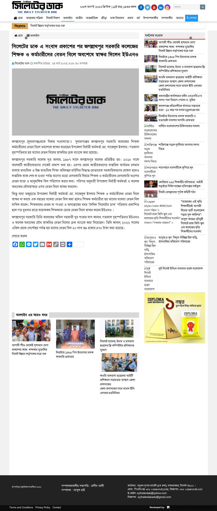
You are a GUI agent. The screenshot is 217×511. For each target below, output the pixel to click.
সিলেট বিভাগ (53, 18)
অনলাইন (67, 18)
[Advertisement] (75, 282)
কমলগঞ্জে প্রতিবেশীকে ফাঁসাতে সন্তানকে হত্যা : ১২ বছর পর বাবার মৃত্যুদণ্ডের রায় (179, 108)
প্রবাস (130, 18)
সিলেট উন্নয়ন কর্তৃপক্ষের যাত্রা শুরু (30, 349)
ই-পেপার (191, 18)
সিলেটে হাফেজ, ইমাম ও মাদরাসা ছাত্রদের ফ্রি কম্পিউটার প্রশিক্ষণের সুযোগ (117, 345)
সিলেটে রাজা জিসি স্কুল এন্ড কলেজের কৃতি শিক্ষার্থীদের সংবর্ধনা (192, 216)
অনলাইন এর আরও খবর (31, 315)
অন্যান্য (179, 18)
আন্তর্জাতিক (92, 18)
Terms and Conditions (21, 507)
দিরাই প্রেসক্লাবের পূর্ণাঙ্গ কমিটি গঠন (177, 192)
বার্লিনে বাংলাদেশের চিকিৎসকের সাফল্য (179, 126)
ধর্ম (138, 18)
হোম (20, 18)
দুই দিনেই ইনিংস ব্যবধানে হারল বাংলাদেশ (181, 268)
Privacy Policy (42, 507)
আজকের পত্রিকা (34, 18)
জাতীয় (79, 18)
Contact (57, 507)
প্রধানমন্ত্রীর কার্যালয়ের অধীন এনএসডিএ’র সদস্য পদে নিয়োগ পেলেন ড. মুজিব (180, 98)
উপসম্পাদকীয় (150, 18)
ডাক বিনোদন (117, 18)
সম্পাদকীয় (167, 18)
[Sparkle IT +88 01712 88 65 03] (189, 507)
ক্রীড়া (104, 18)
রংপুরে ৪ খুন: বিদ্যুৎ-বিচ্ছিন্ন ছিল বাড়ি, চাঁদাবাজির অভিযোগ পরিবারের (178, 240)
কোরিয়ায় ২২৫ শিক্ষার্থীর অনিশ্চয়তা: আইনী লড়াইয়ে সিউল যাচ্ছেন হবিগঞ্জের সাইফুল (181, 184)
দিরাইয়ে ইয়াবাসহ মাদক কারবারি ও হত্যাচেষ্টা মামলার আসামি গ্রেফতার (177, 118)
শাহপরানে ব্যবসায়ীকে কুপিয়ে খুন (176, 168)
